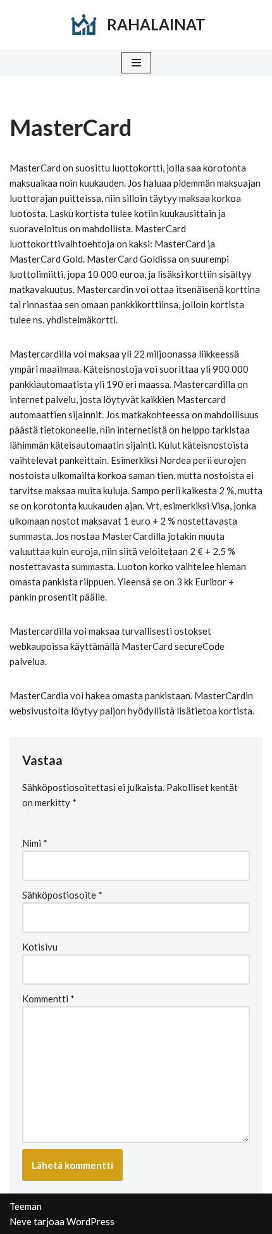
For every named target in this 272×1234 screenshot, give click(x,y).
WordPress (90, 1221)
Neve (20, 1221)
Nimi (34, 843)
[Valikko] (136, 62)
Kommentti (48, 998)
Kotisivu (40, 946)
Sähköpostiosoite (62, 895)
